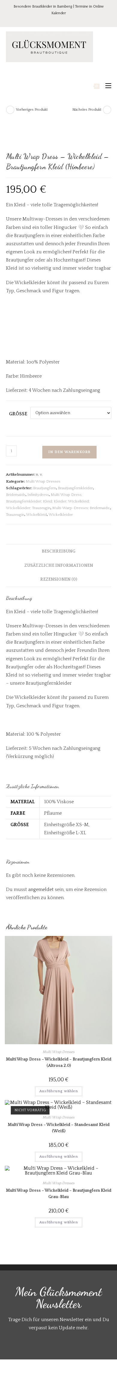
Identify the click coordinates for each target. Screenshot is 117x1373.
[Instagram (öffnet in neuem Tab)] (63, 19)
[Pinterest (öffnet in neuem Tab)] (55, 19)
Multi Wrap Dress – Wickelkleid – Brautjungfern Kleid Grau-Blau (58, 1193)
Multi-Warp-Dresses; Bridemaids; (81, 508)
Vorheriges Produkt (32, 110)
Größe (18, 414)
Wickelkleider (61, 514)
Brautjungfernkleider (75, 488)
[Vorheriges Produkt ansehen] (10, 110)
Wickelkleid (36, 514)
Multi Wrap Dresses (43, 481)
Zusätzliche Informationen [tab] (58, 565)
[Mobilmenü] (106, 86)
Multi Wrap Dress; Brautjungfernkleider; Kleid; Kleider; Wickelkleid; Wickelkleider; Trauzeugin (48, 501)
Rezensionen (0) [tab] (58, 579)
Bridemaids (16, 495)
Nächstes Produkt (86, 110)
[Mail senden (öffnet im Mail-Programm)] (71, 19)
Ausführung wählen (58, 1091)
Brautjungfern (44, 488)
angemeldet (41, 889)
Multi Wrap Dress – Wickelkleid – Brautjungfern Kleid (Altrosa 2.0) (58, 1062)
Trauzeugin (15, 514)
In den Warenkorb (69, 452)
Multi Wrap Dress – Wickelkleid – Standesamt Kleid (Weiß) (59, 1128)
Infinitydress (38, 495)
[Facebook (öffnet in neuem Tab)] (47, 19)
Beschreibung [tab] (58, 551)
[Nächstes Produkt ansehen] (107, 110)
